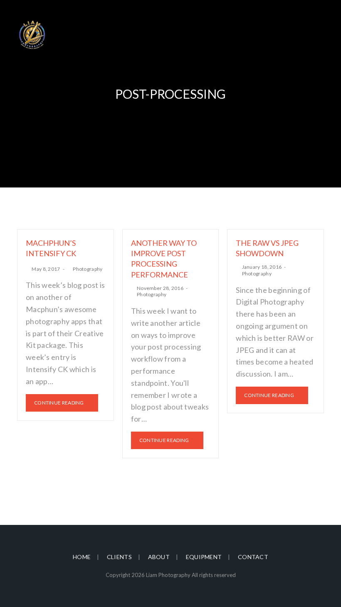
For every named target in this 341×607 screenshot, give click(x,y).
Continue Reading (59, 403)
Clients (119, 556)
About (159, 556)
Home (82, 556)
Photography (87, 269)
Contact (253, 556)
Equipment (204, 556)
